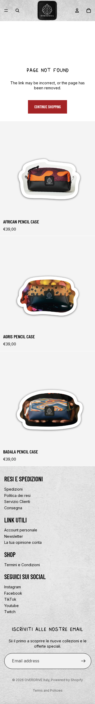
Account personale (20, 530)
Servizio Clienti (17, 501)
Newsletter (13, 536)
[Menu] (6, 10)
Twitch (10, 612)
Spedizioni (13, 489)
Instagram (12, 587)
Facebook (13, 593)
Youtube (11, 605)
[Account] (77, 10)
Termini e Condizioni (22, 565)
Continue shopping (47, 107)
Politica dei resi (17, 495)
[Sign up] (83, 661)
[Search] (17, 10)
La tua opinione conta (23, 542)
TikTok (10, 599)
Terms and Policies (48, 690)
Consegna (13, 508)
